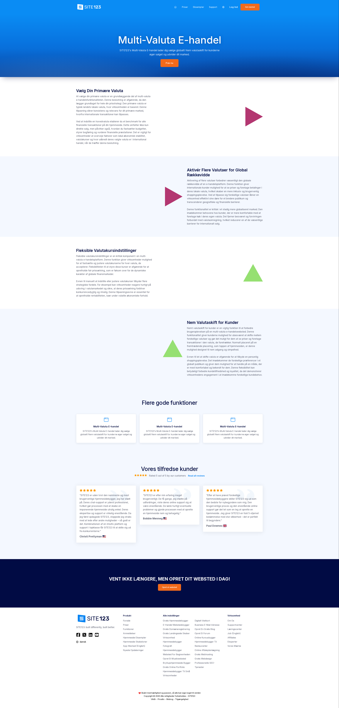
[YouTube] (97, 635)
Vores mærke (234, 646)
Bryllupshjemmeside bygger (177, 663)
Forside (126, 620)
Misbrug (169, 699)
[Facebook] (78, 635)
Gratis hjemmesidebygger (175, 620)
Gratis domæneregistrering (176, 629)
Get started (250, 7)
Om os (231, 620)
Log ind (233, 7)
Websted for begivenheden (176, 654)
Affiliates (232, 637)
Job (234, 633)
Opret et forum (202, 633)
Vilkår (153, 699)
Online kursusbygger (205, 637)
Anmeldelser (129, 633)
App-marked (134, 646)
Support (213, 7)
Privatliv (161, 699)
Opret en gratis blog (205, 629)
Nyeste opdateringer (133, 650)
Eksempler (198, 7)
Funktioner (128, 629)
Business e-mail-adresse (207, 625)
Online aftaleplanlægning (207, 650)
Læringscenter (235, 629)
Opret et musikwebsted (174, 658)
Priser (185, 7)
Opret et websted (169, 587)
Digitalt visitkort (202, 620)
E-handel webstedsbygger (176, 625)
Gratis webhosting (204, 654)
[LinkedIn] (90, 635)
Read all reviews (196, 475)
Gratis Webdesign (203, 658)
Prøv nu (169, 63)
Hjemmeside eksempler (134, 637)
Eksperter (232, 641)
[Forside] (175, 7)
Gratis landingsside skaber (176, 633)
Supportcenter (235, 625)
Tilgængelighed (181, 699)
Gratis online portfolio (174, 667)
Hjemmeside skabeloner (135, 641)
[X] (84, 635)
